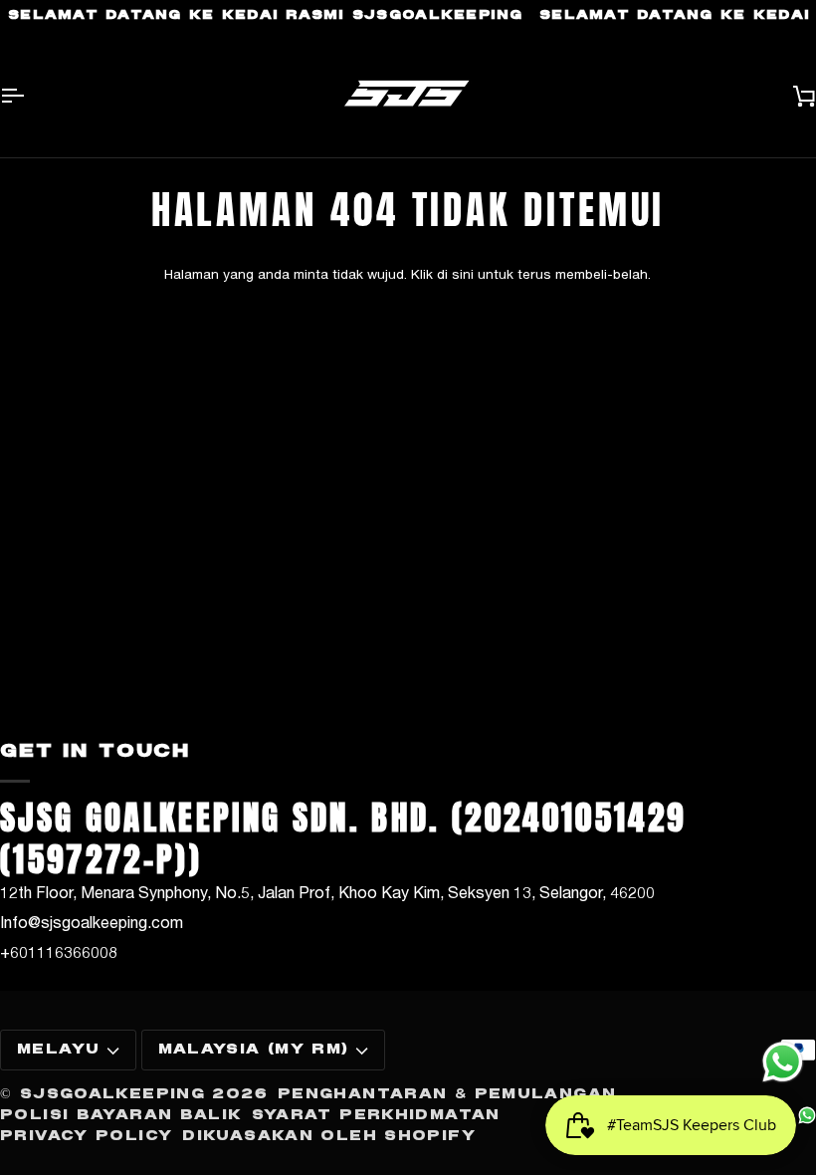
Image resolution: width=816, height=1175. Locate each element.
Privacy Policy (86, 1136)
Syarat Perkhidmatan (376, 1115)
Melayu (58, 1050)
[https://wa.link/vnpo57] (807, 1115)
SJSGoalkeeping (112, 1094)
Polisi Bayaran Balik (121, 1115)
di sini (455, 274)
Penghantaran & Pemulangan (447, 1094)
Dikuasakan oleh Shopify (329, 1136)
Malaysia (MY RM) (253, 1050)
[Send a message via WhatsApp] (782, 1062)
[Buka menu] (30, 95)
